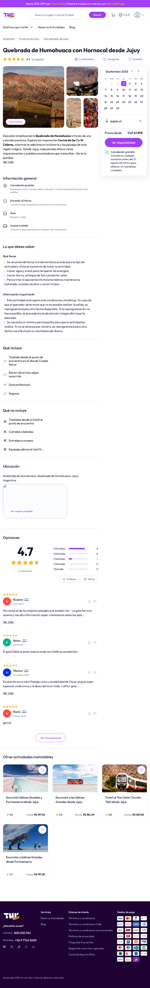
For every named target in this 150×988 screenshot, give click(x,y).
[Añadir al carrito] (113, 15)
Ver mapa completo (21, 511)
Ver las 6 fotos (15, 121)
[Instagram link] (11, 946)
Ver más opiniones (50, 738)
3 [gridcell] (123, 83)
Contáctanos (86, 59)
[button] (35, 501)
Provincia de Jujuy (29, 38)
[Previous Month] (131, 71)
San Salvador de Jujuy (56, 38)
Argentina (9, 38)
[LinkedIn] (33, 946)
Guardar (138, 59)
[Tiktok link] (19, 946)
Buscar (97, 14)
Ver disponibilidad (123, 142)
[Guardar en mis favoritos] (89, 601)
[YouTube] (26, 946)
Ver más (8, 162)
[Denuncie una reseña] (95, 601)
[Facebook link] (4, 946)
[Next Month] (139, 71)
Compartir (113, 59)
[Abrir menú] (140, 14)
